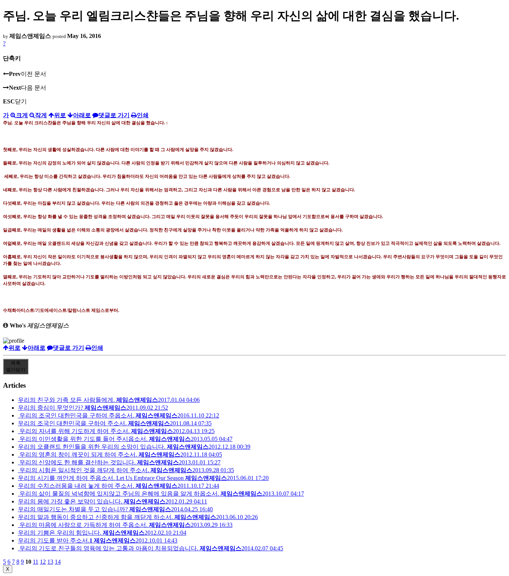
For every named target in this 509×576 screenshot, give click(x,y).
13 (50, 562)
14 (58, 562)
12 (43, 562)
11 (35, 562)
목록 (15, 366)
